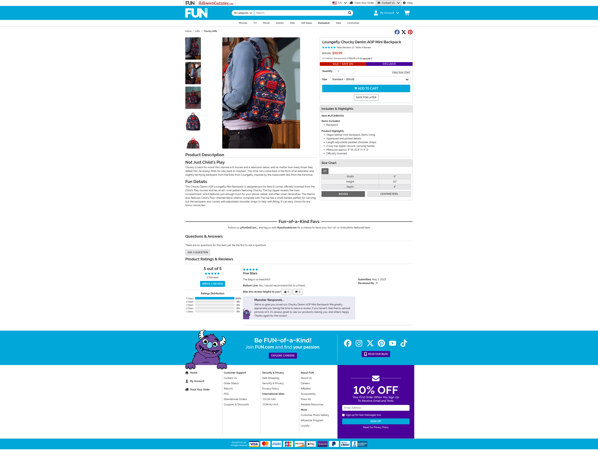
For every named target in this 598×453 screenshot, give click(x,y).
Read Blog (377, 354)
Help (410, 2)
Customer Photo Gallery (315, 415)
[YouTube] (392, 343)
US (340, 2)
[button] (386, 12)
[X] (370, 343)
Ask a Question (197, 252)
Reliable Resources (312, 404)
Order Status (231, 383)
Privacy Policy (270, 388)
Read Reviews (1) (345, 47)
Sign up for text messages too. (363, 414)
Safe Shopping (270, 378)
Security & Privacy (273, 383)
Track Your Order (364, 2)
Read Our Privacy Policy (376, 427)
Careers (305, 383)
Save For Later (366, 97)
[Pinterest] (381, 343)
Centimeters (389, 193)
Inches (343, 193)
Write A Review (363, 47)
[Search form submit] (349, 13)
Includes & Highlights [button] (337, 109)
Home (193, 372)
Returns (228, 388)
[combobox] (300, 13)
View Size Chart (401, 72)
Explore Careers (282, 355)
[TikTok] (404, 343)
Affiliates (306, 388)
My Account (197, 381)
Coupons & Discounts (236, 404)
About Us (306, 378)
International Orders (235, 399)
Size (324, 79)
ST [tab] (325, 171)
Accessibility (308, 393)
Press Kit (306, 399)
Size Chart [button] (329, 163)
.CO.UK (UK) (269, 399)
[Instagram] (359, 343)
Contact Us (388, 2)
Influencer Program (312, 420)
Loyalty (305, 425)
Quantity (327, 71)
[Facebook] (347, 343)
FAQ (226, 393)
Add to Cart (367, 88)
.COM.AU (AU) (270, 404)
